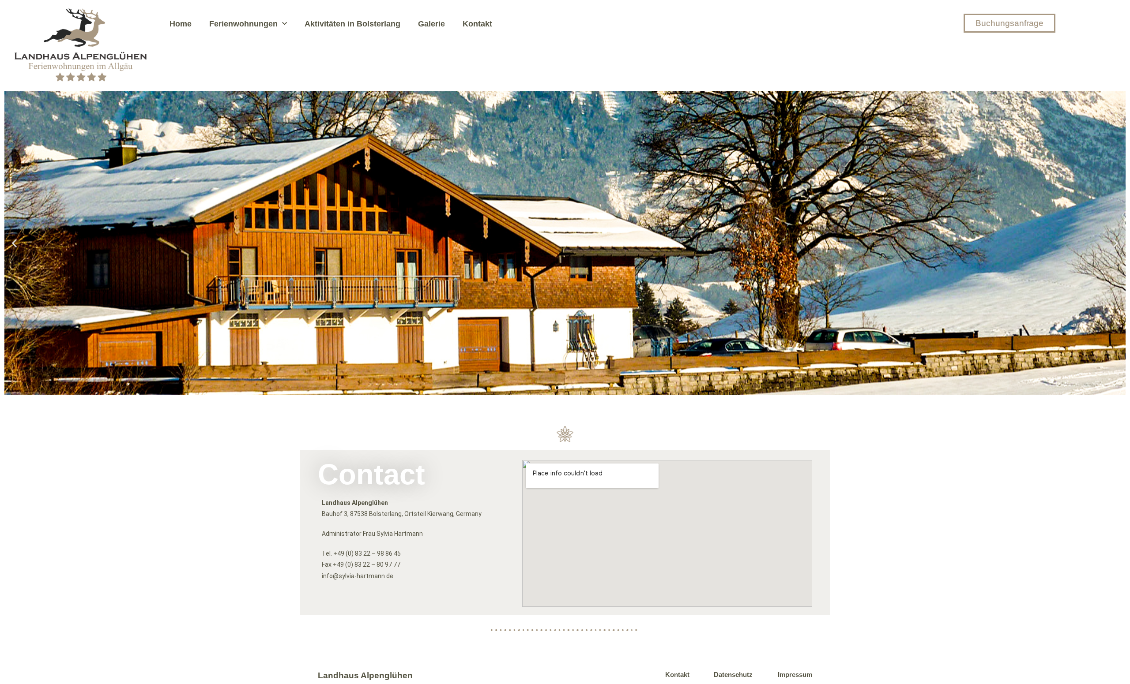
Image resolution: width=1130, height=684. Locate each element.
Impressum (795, 674)
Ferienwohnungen (243, 23)
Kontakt (477, 23)
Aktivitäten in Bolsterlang (352, 23)
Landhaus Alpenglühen (365, 675)
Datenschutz (733, 674)
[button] (14, 242)
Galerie (431, 23)
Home (181, 23)
